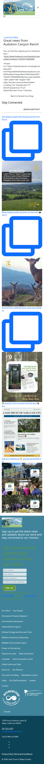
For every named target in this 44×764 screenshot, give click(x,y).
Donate (7, 711)
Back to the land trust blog (22, 96)
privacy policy (30, 595)
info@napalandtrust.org (12, 731)
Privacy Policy (7, 754)
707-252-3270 (7, 728)
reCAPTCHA (8, 595)
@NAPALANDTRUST (31, 109)
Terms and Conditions (23, 754)
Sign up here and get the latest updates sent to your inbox (19, 556)
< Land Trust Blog (10, 37)
